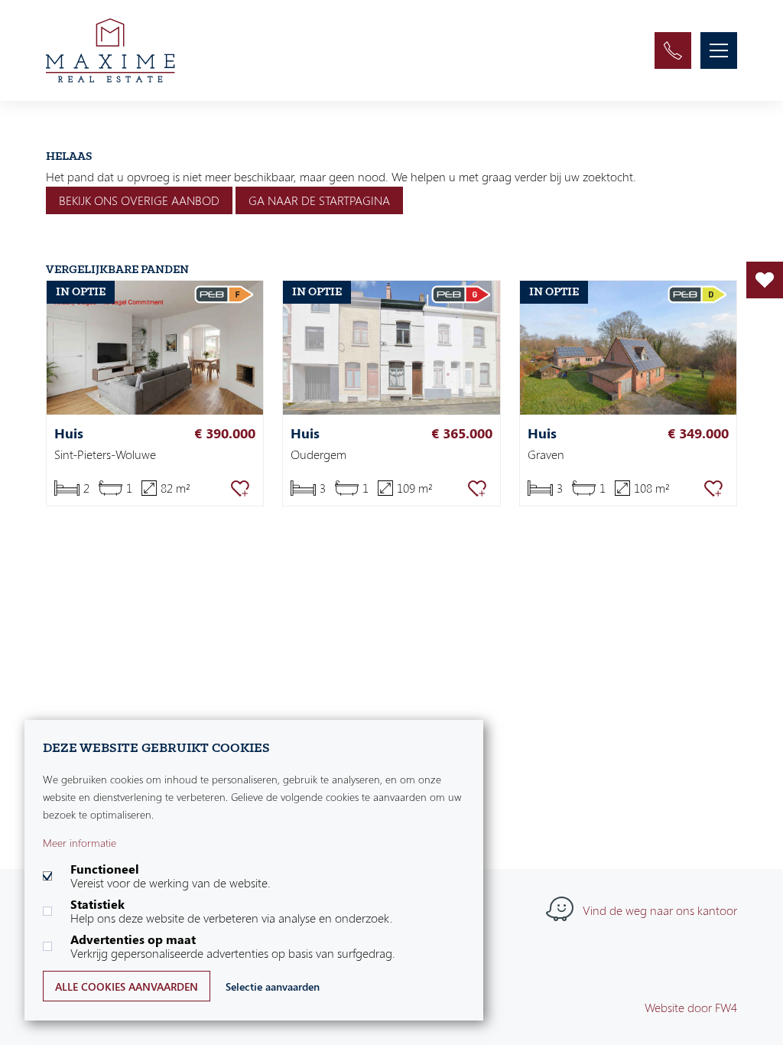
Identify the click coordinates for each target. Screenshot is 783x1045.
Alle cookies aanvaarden (126, 986)
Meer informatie (79, 842)
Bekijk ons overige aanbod (139, 200)
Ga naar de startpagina (319, 200)
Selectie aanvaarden (273, 986)
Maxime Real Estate (110, 50)
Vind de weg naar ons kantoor (660, 910)
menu (718, 50)
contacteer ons (673, 50)
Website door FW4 (691, 1007)
